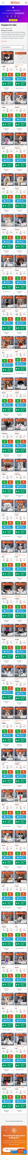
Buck (3, 804)
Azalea (17, 392)
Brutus (17, 967)
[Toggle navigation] (3, 2)
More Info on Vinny (19, 333)
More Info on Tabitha (19, 620)
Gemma (4, 926)
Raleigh (4, 723)
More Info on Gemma (6, 949)
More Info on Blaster (19, 455)
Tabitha (17, 598)
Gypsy (3, 311)
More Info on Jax (19, 1029)
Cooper (17, 681)
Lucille (3, 66)
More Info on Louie (6, 702)
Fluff (3, 886)
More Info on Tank (20, 373)
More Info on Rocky (6, 867)
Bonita (4, 1048)
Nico (3, 556)
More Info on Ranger (19, 292)
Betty (3, 148)
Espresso (17, 148)
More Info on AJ (6, 291)
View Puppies (13, 20)
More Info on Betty (6, 170)
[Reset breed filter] (25, 47)
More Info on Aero (6, 536)
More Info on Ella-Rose (20, 496)
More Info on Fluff (6, 907)
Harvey (4, 392)
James (16, 1089)
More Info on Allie (6, 1029)
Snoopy (17, 229)
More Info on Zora (6, 374)
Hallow (4, 107)
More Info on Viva (20, 948)
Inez (16, 66)
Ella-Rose (17, 474)
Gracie (17, 188)
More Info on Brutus (19, 989)
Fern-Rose (18, 723)
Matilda (17, 764)
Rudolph (4, 598)
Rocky (3, 845)
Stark (16, 556)
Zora (3, 352)
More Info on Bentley (19, 129)
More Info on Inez (20, 88)
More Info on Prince (19, 867)
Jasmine (4, 229)
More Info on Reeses (19, 826)
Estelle (17, 639)
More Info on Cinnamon (6, 455)
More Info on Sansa (6, 989)
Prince (17, 845)
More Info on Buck (6, 826)
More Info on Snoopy (19, 251)
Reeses (17, 804)
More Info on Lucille (6, 88)
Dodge (4, 639)
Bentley (17, 107)
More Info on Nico (6, 578)
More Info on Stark (19, 579)
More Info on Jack (6, 785)
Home (2, 28)
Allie (3, 1008)
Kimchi (4, 474)
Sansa (3, 967)
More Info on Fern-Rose (19, 745)
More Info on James (19, 1111)
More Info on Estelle (19, 661)
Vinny (16, 311)
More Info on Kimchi (6, 496)
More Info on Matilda (19, 786)
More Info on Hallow (6, 129)
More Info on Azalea (19, 414)
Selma (3, 188)
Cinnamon (4, 433)
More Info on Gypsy (6, 333)
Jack (3, 764)
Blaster (17, 433)
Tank (16, 351)
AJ (2, 270)
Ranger (17, 270)
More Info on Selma (6, 210)
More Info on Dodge (6, 661)
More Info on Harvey (6, 414)
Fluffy (16, 515)
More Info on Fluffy (19, 537)
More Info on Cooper (19, 703)
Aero (3, 515)
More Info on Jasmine (6, 251)
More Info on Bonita (6, 1070)
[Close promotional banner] (26, 14)
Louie (3, 680)
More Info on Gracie (19, 210)
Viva (16, 926)
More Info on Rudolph (6, 620)
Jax (16, 1008)
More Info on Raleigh (6, 745)
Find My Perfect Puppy (15, 1149)
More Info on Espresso (19, 170)
